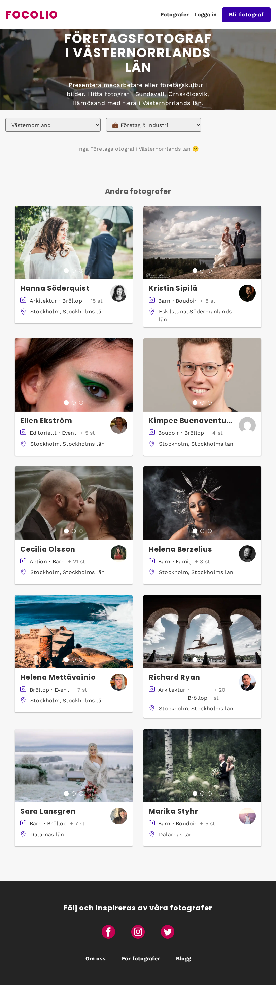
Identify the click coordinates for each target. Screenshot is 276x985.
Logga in (205, 14)
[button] (74, 242)
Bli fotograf (246, 14)
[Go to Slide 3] (81, 271)
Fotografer (175, 14)
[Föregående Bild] (20, 242)
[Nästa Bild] (127, 242)
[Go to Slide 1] (66, 270)
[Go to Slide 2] (74, 271)
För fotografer (141, 958)
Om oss (95, 958)
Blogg (183, 958)
